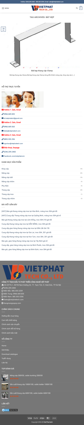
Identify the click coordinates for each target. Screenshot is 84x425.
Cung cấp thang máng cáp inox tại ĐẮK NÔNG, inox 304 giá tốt (26, 224)
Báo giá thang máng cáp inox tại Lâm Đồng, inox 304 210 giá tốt (27, 220)
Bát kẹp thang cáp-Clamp (42, 71)
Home (4, 346)
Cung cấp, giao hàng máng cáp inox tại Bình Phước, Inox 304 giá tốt (28, 245)
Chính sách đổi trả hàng (11, 329)
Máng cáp (5, 173)
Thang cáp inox (8, 194)
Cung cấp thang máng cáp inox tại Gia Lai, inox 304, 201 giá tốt (26, 232)
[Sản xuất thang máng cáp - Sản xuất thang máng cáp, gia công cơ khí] (42, 8)
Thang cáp (6, 190)
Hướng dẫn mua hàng (10, 316)
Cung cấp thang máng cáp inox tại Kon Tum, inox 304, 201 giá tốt (27, 237)
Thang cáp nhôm (8, 198)
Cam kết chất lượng (9, 320)
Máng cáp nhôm (8, 181)
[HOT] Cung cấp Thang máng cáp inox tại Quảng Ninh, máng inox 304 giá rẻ (31, 215)
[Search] (77, 8)
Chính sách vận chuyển (11, 324)
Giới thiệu (5, 350)
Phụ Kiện (5, 186)
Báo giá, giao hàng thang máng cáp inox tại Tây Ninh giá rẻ (24, 241)
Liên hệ (4, 363)
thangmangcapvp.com (12, 303)
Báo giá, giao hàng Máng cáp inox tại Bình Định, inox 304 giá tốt (27, 249)
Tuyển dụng (6, 358)
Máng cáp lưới (7, 177)
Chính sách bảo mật (9, 333)
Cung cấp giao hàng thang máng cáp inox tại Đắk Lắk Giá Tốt (25, 228)
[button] (5, 8)
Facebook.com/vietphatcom (14, 156)
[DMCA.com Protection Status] (10, 410)
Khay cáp (5, 169)
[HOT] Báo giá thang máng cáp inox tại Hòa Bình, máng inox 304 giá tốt (29, 211)
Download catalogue (10, 354)
